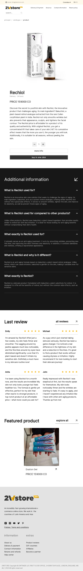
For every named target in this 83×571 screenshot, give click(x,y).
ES (77, 2)
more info (38, 151)
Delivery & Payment (37, 8)
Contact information (60, 8)
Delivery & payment (12, 546)
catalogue (16, 20)
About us (48, 8)
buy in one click (39, 157)
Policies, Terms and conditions (16, 527)
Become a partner (33, 552)
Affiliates (29, 549)
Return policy (73, 8)
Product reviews (32, 543)
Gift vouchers (31, 546)
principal (7, 20)
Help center (9, 555)
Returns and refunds (12, 552)
